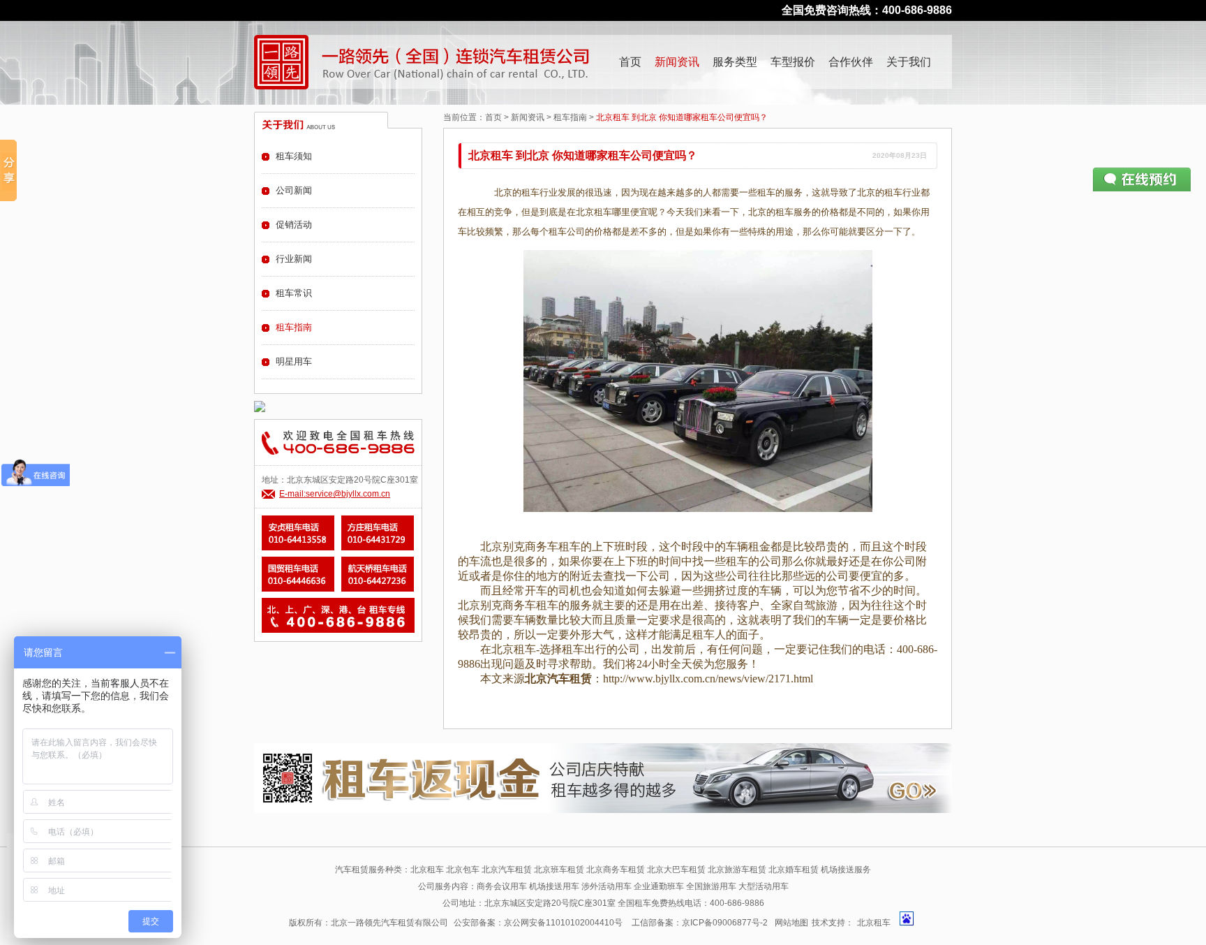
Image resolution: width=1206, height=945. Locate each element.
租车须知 (294, 156)
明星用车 (294, 361)
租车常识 (294, 293)
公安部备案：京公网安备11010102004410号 (538, 923)
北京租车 (874, 923)
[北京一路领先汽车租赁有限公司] (281, 62)
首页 (630, 62)
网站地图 (791, 923)
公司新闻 (294, 190)
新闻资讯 (677, 62)
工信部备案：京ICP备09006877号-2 (700, 923)
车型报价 (792, 62)
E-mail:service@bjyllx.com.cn (334, 494)
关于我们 (908, 62)
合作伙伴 (850, 62)
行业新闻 (294, 259)
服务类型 (735, 62)
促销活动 (294, 224)
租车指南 (570, 117)
